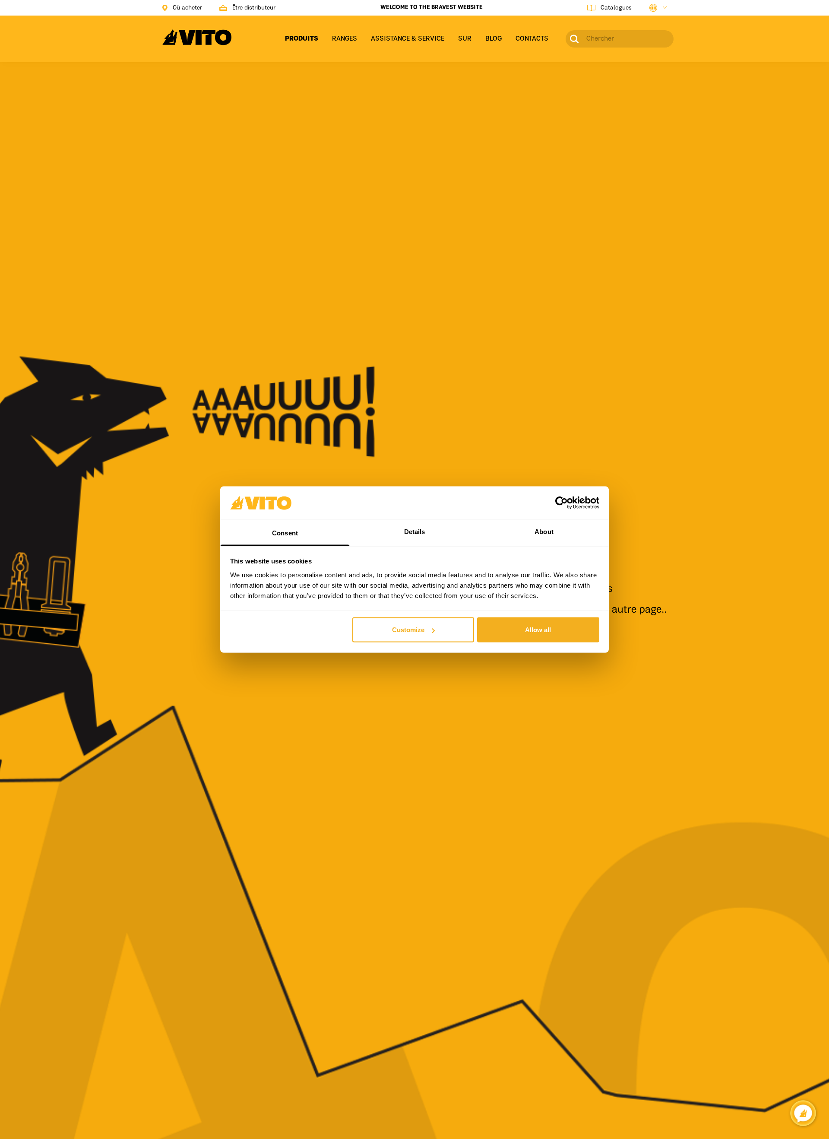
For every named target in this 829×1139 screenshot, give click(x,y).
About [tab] (544, 531)
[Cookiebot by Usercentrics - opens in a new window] (561, 502)
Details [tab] (414, 531)
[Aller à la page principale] (196, 42)
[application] (803, 1113)
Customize (408, 629)
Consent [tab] (285, 532)
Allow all (538, 629)
